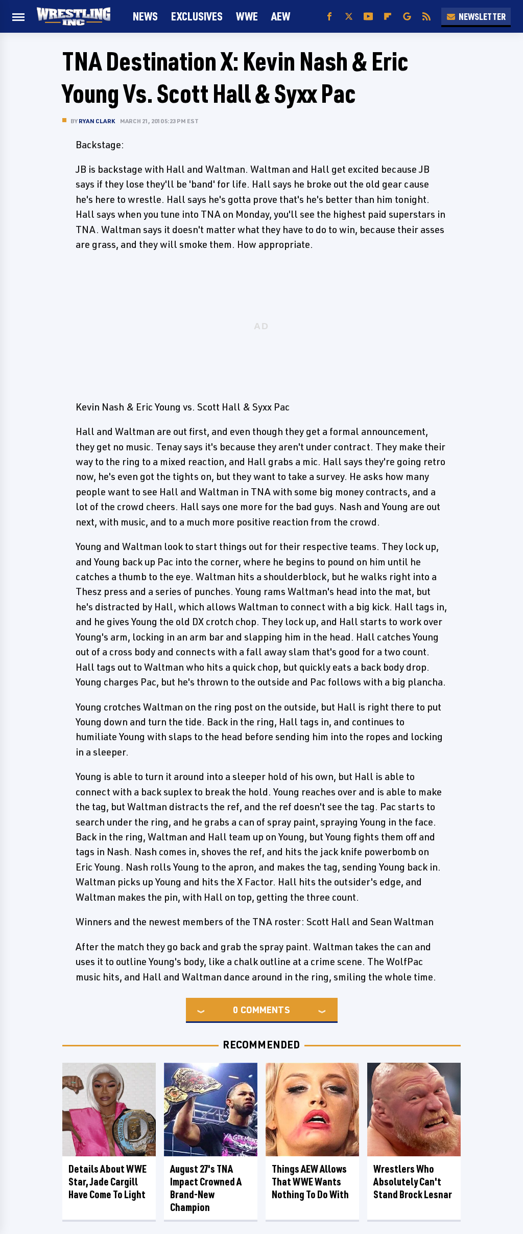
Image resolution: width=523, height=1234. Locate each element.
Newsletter (482, 16)
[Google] (407, 16)
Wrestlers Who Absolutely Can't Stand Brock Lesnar (412, 1181)
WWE (247, 16)
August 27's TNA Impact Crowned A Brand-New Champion (206, 1188)
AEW (280, 16)
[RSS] (426, 16)
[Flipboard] (387, 16)
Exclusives (197, 16)
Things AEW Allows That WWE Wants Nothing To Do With (310, 1181)
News (145, 16)
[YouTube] (368, 16)
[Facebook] (329, 16)
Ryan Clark (97, 121)
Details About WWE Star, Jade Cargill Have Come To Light (107, 1181)
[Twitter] (348, 16)
